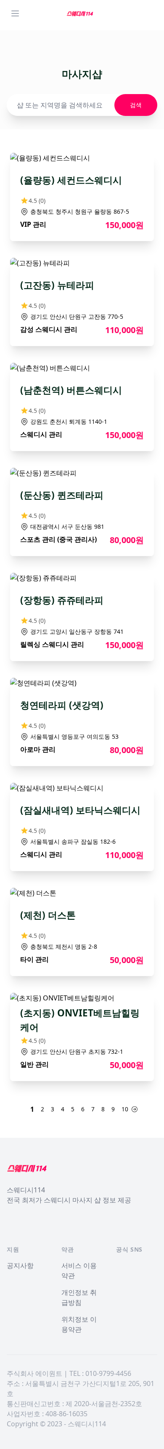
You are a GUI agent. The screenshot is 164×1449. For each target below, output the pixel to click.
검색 (136, 105)
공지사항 (20, 1265)
